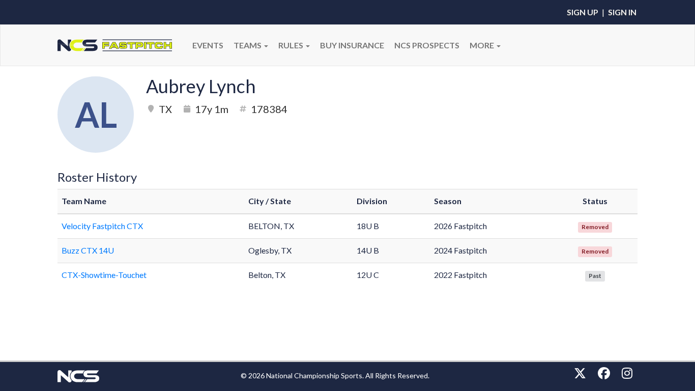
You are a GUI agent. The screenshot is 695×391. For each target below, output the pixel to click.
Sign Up (582, 12)
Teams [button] (248, 45)
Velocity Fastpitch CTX (102, 226)
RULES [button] (291, 45)
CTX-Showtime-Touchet (104, 275)
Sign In (622, 12)
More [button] (483, 45)
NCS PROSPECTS (426, 45)
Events (207, 45)
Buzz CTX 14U (88, 250)
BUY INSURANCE (352, 45)
